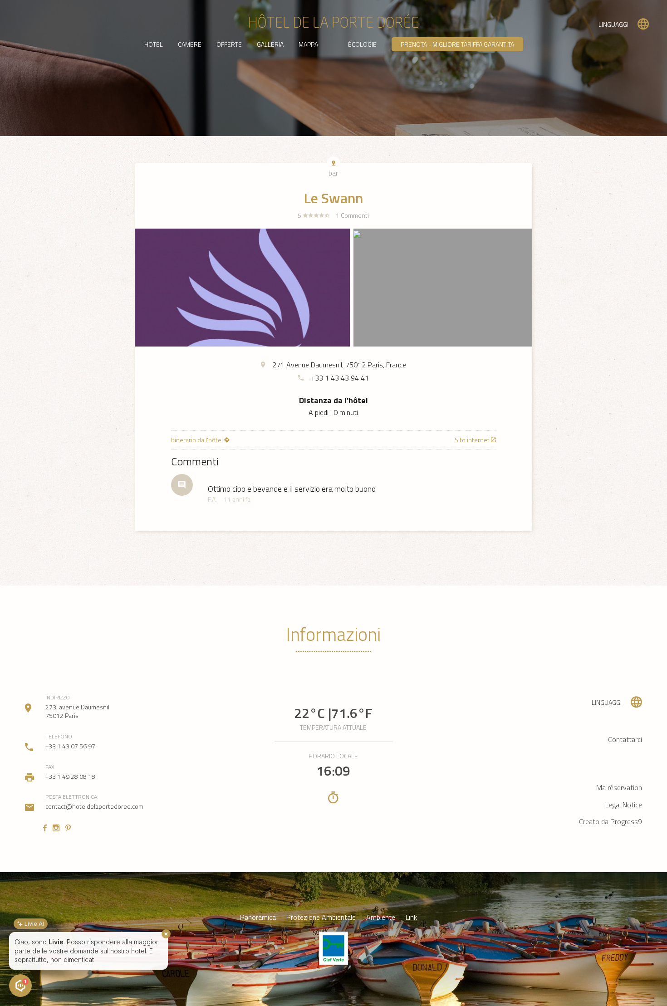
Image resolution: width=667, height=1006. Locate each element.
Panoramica (258, 917)
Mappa (308, 44)
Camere (189, 44)
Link (411, 917)
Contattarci (625, 739)
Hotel (153, 44)
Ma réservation (619, 787)
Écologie (362, 44)
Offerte (229, 44)
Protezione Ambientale (321, 917)
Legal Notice (623, 804)
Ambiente (380, 917)
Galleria (270, 44)
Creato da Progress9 (610, 821)
